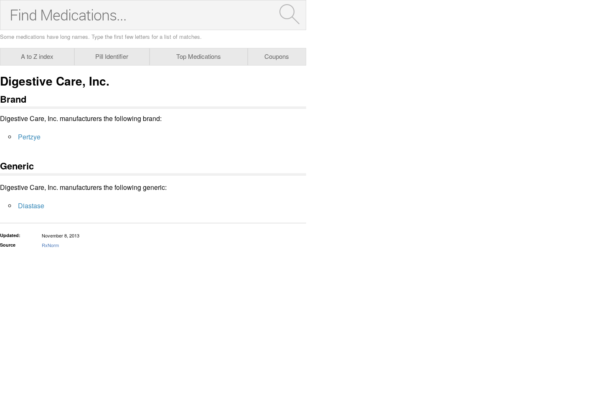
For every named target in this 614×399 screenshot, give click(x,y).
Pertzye (29, 136)
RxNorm (50, 245)
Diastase (31, 205)
